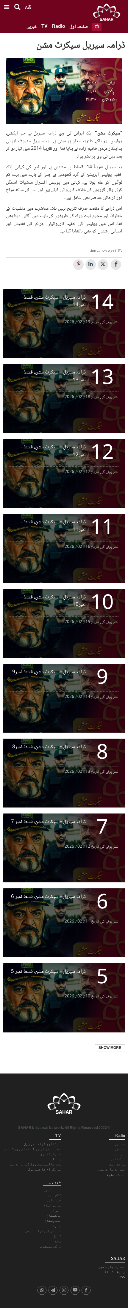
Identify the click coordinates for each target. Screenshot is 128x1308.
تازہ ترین (52, 1190)
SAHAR (108, 13)
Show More (110, 1048)
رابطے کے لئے (113, 1272)
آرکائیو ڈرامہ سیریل (42, 1144)
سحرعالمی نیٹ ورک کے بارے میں (35, 1164)
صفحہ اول (78, 27)
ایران (56, 1210)
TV (44, 27)
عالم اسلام (52, 1205)
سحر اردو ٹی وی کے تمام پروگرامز (32, 1149)
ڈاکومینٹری (50, 1246)
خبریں (31, 27)
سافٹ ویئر (116, 1164)
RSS (121, 1277)
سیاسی (120, 1154)
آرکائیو (117, 1159)
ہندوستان (52, 1220)
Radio (58, 27)
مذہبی (120, 1144)
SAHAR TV (64, 1105)
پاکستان (53, 1215)
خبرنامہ (53, 1200)
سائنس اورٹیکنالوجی (43, 1231)
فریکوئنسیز (50, 1154)
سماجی (120, 1149)
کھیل (57, 1236)
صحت (58, 1241)
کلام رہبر (53, 1195)
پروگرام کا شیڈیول (44, 1169)
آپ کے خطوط (116, 1175)
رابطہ (56, 1159)
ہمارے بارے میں (111, 1169)
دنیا (57, 1226)
